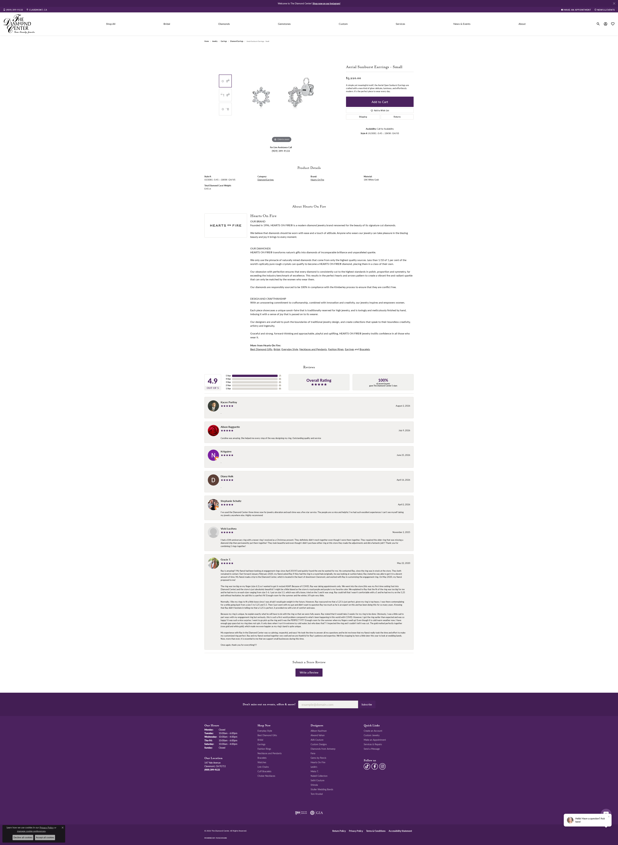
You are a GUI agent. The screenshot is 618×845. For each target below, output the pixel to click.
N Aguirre (226, 451)
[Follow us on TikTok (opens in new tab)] (367, 766)
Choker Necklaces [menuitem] (266, 775)
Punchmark (221, 838)
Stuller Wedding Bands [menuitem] (322, 789)
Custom (343, 23)
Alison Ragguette (230, 427)
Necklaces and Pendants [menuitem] (270, 753)
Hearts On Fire (317, 179)
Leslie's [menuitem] (314, 766)
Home (206, 41)
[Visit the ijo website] (301, 813)
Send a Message (372, 748)
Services (400, 23)
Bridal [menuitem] (260, 739)
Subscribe (366, 704)
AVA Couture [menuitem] (317, 739)
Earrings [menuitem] (261, 744)
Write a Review (309, 672)
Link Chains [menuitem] (263, 766)
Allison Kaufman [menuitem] (319, 730)
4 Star (228, 379)
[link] (13, 9)
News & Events (461, 23)
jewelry (214, 41)
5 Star (228, 375)
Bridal (167, 23)
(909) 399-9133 (281, 150)
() (280, 375)
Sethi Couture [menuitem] (317, 780)
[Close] (614, 3)
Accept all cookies (45, 837)
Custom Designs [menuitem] (319, 744)
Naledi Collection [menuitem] (319, 775)
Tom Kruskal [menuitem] (317, 793)
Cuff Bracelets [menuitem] (264, 771)
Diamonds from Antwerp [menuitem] (323, 748)
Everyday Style (289, 349)
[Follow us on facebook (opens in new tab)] (374, 766)
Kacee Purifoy (229, 402)
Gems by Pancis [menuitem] (318, 757)
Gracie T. (226, 559)
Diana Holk (227, 476)
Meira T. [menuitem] (314, 771)
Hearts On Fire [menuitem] (318, 762)
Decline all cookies (23, 837)
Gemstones (284, 23)
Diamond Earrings (236, 41)
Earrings (224, 41)
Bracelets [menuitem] (262, 757)
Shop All (110, 23)
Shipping (363, 116)
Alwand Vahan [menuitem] (318, 735)
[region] (281, 95)
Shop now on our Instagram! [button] (326, 3)
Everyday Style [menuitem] (265, 730)
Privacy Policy (356, 830)
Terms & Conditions (375, 830)
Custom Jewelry (371, 735)
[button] (598, 24)
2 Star (228, 385)
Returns (397, 116)
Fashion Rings (336, 349)
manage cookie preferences (31, 831)
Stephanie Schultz (231, 501)
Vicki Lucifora (228, 528)
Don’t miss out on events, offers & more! (269, 704)
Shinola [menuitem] (314, 784)
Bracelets (365, 349)
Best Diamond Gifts (261, 349)
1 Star (228, 388)
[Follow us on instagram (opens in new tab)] (382, 766)
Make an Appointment (375, 739)
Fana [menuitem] (313, 753)
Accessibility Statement (400, 830)
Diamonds (224, 23)
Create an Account (373, 730)
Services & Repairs (373, 744)
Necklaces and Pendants (313, 349)
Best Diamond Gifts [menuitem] (267, 735)
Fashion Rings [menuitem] (264, 748)
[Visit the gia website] (316, 813)
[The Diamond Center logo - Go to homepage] (19, 23)
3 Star (228, 382)
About (522, 23)
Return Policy (339, 830)
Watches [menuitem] (262, 762)
